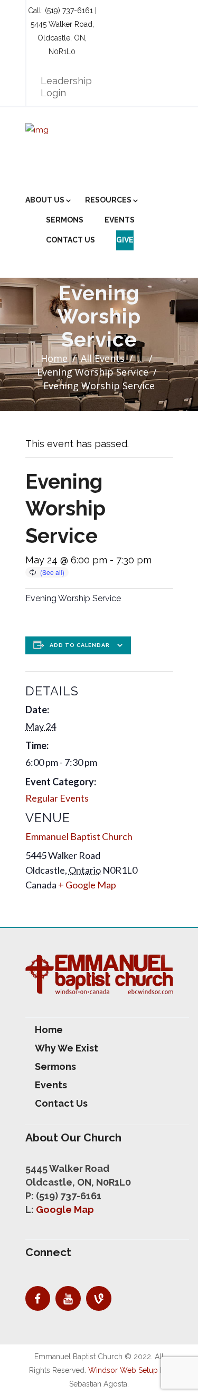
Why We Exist (66, 1048)
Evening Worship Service (92, 372)
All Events (103, 358)
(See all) (52, 572)
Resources (108, 200)
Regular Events (57, 798)
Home (54, 358)
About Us (44, 200)
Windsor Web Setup (123, 1370)
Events (120, 220)
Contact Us (70, 240)
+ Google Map (87, 885)
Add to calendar (80, 645)
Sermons (64, 220)
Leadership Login (66, 86)
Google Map (65, 1209)
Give (125, 240)
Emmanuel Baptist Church (79, 836)
